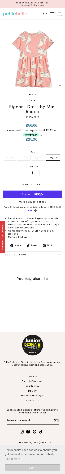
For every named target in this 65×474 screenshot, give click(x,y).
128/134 (53, 157)
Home (32, 100)
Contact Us (32, 400)
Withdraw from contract (2, 237)
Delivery (32, 391)
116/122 (38, 157)
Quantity (32, 167)
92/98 (9, 157)
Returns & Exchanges (32, 395)
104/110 (24, 157)
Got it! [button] (32, 467)
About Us (32, 376)
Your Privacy (32, 386)
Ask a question (16, 255)
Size (32, 152)
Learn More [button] (13, 458)
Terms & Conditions (32, 381)
